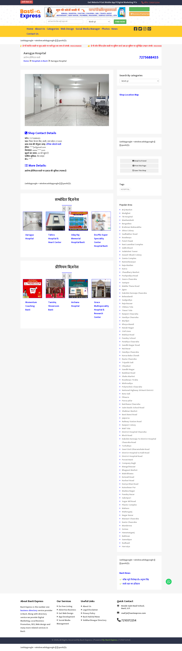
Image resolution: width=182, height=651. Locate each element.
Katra (124, 269)
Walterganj (127, 512)
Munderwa (127, 525)
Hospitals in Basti (40, 61)
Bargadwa (126, 223)
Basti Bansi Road (129, 414)
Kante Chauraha (129, 522)
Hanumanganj (128, 532)
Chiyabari (126, 366)
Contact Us (33, 34)
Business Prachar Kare (141, 14)
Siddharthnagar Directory (94, 620)
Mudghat (126, 213)
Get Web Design (66, 613)
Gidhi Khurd (127, 248)
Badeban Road (128, 373)
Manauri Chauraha (130, 518)
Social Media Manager (88, 29)
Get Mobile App (99, 2)
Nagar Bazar (127, 515)
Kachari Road (128, 480)
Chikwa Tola (127, 307)
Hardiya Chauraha (130, 317)
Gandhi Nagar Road (131, 345)
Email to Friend (140, 160)
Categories (53, 29)
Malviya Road (128, 334)
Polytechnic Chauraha (132, 387)
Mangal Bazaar (129, 466)
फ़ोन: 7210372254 (151, 2)
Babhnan (126, 536)
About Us (40, 29)
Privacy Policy (89, 613)
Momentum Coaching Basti (31, 306)
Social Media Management (63, 622)
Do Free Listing (65, 606)
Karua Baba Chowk (130, 355)
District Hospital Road (132, 456)
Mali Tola (126, 428)
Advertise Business (67, 610)
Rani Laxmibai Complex (132, 244)
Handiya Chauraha (130, 352)
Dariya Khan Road (130, 484)
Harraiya (126, 546)
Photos (106, 29)
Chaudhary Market (130, 272)
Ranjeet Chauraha (130, 314)
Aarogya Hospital (29, 237)
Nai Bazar (126, 348)
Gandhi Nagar (128, 369)
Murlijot (125, 321)
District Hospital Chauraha (134, 432)
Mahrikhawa (127, 473)
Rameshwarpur (129, 262)
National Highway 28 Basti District (137, 390)
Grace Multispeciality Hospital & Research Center (101, 310)
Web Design (67, 29)
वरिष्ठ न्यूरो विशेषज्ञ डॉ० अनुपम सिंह (136, 579)
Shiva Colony (128, 230)
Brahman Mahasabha (131, 227)
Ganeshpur (127, 539)
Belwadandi (127, 296)
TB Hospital (127, 216)
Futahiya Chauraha (130, 341)
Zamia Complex (129, 258)
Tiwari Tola (127, 310)
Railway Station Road (132, 421)
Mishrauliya (127, 383)
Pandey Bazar (128, 494)
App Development (67, 617)
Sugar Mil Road (129, 501)
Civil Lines (126, 331)
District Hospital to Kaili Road (135, 452)
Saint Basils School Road (133, 407)
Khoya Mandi (128, 324)
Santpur (125, 282)
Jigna (124, 289)
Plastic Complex (129, 505)
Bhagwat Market (129, 470)
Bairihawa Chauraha (131, 404)
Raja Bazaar (127, 303)
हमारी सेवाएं (26, 1)
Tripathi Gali (127, 362)
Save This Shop (140, 170)
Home (30, 29)
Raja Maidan (127, 265)
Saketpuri (126, 498)
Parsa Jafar (127, 400)
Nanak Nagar (128, 328)
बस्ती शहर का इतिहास (131, 584)
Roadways (126, 237)
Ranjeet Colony (129, 425)
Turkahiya (126, 446)
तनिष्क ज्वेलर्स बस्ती (53, 144)
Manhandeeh (128, 220)
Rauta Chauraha (129, 359)
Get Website (84, 2)
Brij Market (127, 210)
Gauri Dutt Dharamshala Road (135, 449)
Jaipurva (126, 418)
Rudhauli (126, 543)
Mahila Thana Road (130, 286)
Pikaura (125, 397)
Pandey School (129, 338)
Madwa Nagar (128, 491)
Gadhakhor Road (129, 234)
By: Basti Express (109, 640)
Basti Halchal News (91, 617)
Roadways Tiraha (130, 380)
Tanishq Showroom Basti (53, 306)
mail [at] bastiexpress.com (133, 613)
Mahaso (125, 508)
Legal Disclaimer (90, 610)
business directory (28, 610)
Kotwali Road (128, 477)
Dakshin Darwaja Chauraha (134, 293)
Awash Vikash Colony (132, 255)
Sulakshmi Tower (130, 251)
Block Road (127, 435)
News (114, 29)
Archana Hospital (75, 304)
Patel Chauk (127, 241)
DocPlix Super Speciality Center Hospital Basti (101, 240)
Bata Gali (126, 393)
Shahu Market (128, 376)
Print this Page (140, 165)
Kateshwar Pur (129, 487)
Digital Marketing (116, 2)
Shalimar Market (129, 411)
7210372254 (128, 620)
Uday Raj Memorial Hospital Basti (78, 238)
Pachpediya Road (130, 275)
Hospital (125, 189)
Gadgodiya (127, 300)
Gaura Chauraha (129, 279)
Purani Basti (127, 459)
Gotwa (125, 529)
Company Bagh (129, 463)
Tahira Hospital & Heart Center (54, 238)
